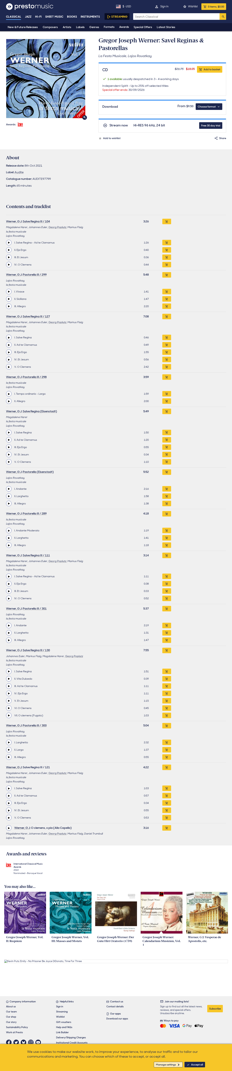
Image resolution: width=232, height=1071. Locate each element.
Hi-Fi (38, 17)
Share (222, 138)
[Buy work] (166, 221)
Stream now (118, 125)
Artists (67, 27)
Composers (50, 27)
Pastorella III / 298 (35, 377)
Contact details (115, 1006)
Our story (11, 1022)
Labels (80, 27)
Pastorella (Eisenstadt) (38, 472)
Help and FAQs (64, 1027)
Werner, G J (14, 221)
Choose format (207, 106)
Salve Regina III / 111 (36, 555)
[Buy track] (166, 242)
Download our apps (117, 1018)
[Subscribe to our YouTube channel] (39, 1042)
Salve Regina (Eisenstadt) (40, 411)
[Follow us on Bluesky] (24, 1042)
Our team (11, 1011)
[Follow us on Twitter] (17, 1042)
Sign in (164, 6)
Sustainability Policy (17, 1027)
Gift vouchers (63, 1022)
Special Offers (143, 27)
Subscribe (215, 1008)
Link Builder (62, 1032)
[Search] (223, 16)
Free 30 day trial (210, 125)
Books (72, 17)
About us (11, 1006)
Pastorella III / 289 (35, 513)
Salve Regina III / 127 (36, 316)
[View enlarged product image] (45, 78)
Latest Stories (166, 27)
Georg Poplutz (57, 227)
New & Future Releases (23, 27)
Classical (13, 17)
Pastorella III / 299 (35, 275)
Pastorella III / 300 (35, 725)
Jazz (28, 17)
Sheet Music (54, 17)
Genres (94, 27)
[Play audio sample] (9, 242)
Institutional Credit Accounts (71, 1042)
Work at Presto (14, 1032)
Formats (109, 27)
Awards (124, 27)
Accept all (197, 1064)
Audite (19, 172)
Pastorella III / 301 (35, 608)
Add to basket (212, 69)
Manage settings (166, 1064)
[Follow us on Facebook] (9, 1042)
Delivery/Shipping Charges (71, 1037)
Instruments (90, 17)
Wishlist (193, 6)
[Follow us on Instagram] (31, 1042)
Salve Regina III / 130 (36, 650)
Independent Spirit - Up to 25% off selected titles (135, 88)
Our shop (11, 1016)
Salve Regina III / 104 (36, 221)
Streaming (119, 17)
